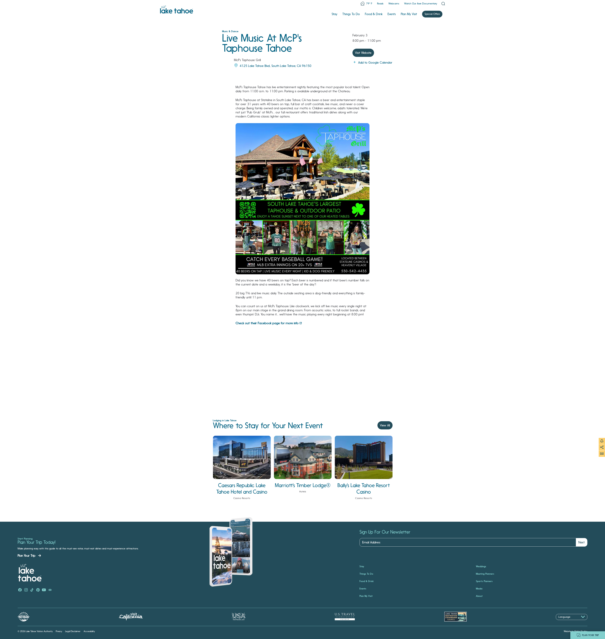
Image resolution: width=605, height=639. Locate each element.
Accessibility (89, 631)
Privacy (59, 631)
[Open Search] (443, 3)
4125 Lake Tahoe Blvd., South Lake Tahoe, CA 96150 (275, 66)
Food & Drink (374, 14)
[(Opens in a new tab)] (20, 590)
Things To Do (351, 14)
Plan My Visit (409, 14)
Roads (380, 3)
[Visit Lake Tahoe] (176, 9)
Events (392, 14)
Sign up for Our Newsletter (385, 532)
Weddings (481, 566)
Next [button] (581, 542)
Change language (565, 621)
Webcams (393, 3)
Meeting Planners (485, 574)
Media (479, 588)
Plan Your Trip (26, 555)
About (479, 596)
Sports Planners (484, 581)
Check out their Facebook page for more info (267, 323)
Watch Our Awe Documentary (420, 3)
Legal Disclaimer (73, 631)
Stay (334, 14)
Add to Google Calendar (375, 62)
